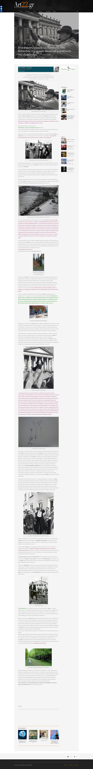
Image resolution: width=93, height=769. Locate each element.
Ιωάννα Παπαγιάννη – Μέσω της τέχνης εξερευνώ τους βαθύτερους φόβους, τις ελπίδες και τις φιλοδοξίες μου (54, 742)
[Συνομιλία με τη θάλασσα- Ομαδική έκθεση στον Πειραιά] (64, 161)
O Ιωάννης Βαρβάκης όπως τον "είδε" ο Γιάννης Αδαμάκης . (70, 90)
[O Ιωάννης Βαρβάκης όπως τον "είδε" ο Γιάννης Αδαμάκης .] (64, 91)
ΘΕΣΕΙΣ (34, 11)
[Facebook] (1, 7)
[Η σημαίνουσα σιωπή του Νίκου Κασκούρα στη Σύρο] (64, 154)
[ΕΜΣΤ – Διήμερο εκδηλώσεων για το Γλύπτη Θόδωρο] (64, 97)
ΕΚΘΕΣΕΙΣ (40, 11)
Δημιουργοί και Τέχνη (44, 740)
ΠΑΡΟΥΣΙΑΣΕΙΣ (27, 11)
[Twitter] (1, 9)
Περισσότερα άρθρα (22, 71)
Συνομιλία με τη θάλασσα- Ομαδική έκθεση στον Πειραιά (70, 160)
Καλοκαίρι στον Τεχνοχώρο (71, 139)
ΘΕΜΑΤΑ (54, 11)
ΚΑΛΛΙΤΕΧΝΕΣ (48, 11)
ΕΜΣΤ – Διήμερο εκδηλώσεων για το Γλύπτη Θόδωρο (70, 97)
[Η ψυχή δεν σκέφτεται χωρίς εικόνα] (64, 110)
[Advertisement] (26, 59)
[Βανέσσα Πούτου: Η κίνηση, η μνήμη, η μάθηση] (64, 147)
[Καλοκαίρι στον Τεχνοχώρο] (64, 141)
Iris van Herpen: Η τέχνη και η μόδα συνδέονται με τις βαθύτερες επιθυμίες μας (22, 741)
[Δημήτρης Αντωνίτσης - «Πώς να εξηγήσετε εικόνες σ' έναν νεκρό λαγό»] (64, 169)
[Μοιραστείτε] (1, 11)
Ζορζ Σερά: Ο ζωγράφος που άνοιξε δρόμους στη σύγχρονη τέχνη (33, 741)
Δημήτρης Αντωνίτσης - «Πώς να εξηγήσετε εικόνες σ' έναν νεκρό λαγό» (70, 168)
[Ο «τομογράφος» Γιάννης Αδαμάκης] (64, 104)
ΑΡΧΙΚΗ (21, 11)
